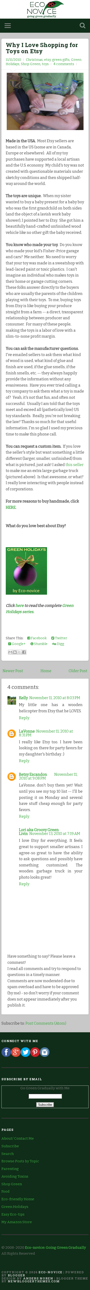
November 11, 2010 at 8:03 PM (54, 698)
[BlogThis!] (14, 652)
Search (7, 1154)
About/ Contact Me (17, 1138)
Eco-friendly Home (17, 1199)
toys (45, 64)
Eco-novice (50, 1272)
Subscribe (10, 1146)
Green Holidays (14, 1207)
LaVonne (27, 731)
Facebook (38, 638)
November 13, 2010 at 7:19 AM (54, 833)
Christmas (34, 60)
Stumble (40, 644)
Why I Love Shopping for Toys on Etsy (42, 48)
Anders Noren (38, 1278)
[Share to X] (19, 652)
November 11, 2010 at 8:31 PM (46, 733)
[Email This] (10, 652)
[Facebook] (6, 1056)
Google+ (18, 644)
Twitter (60, 638)
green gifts (61, 60)
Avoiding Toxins (14, 1176)
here (19, 605)
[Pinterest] (35, 1056)
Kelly (23, 698)
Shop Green (30, 64)
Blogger (16, 1275)
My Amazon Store (16, 1222)
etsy (47, 60)
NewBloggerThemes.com (34, 1281)
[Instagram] (44, 1056)
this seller (75, 464)
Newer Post (13, 671)
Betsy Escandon (33, 774)
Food (5, 1191)
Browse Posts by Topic (20, 1161)
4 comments (64, 64)
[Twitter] (25, 1056)
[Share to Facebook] (24, 652)
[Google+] (16, 1056)
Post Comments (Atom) (45, 1023)
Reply (24, 718)
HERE (11, 507)
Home (46, 671)
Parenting (10, 1169)
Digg (60, 644)
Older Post (78, 671)
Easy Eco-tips (12, 1214)
